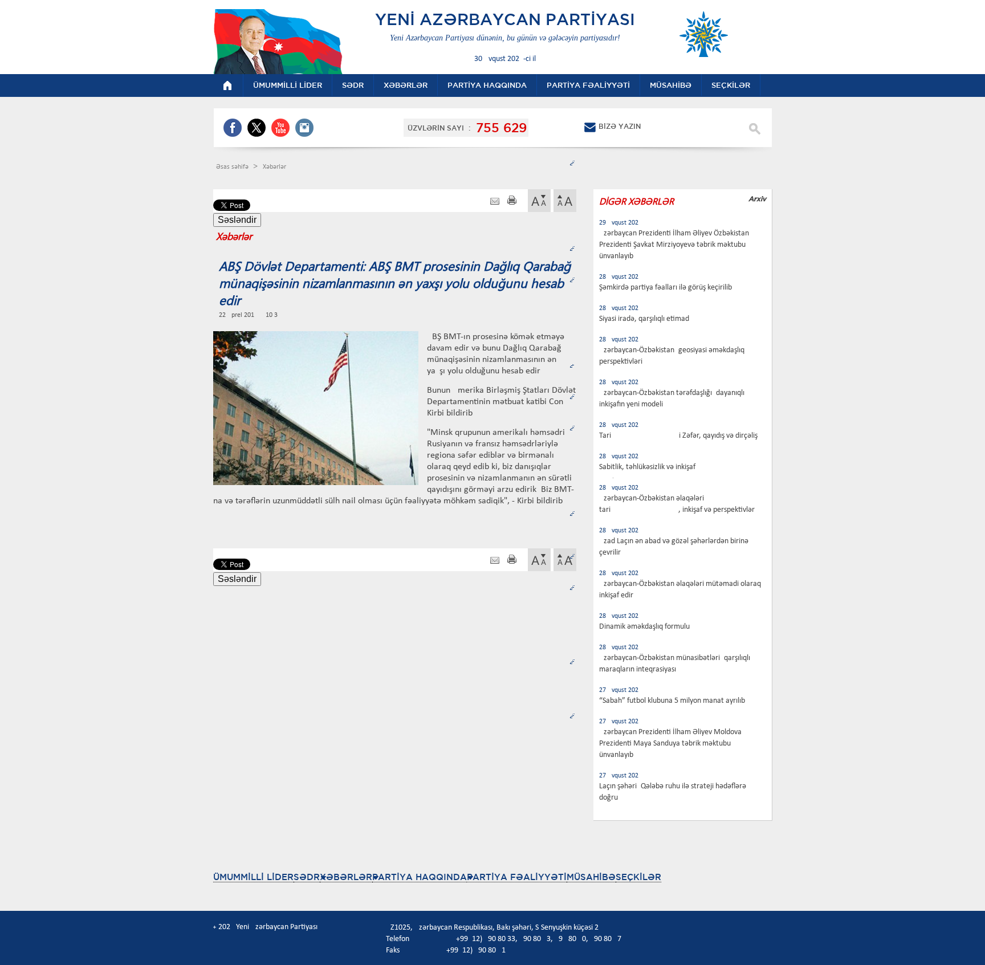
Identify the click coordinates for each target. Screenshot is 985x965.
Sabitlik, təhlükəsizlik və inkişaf (647, 467)
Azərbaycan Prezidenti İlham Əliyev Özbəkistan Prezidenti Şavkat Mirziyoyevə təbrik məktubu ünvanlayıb (674, 244)
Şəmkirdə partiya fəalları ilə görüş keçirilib (665, 287)
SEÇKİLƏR (638, 877)
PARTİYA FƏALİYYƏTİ (517, 877)
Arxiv (757, 198)
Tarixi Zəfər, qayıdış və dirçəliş (678, 435)
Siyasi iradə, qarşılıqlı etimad (644, 319)
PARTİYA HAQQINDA (419, 877)
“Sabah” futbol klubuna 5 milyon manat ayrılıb (672, 701)
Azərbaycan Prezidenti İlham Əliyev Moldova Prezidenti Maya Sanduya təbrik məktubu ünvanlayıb (670, 743)
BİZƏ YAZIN (620, 126)
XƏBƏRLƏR (346, 877)
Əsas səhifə (233, 167)
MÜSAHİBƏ (591, 877)
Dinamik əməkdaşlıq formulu (644, 626)
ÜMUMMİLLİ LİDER (253, 877)
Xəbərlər (274, 167)
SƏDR (307, 877)
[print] (511, 201)
